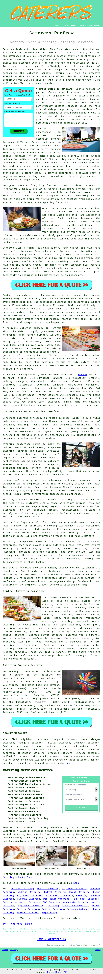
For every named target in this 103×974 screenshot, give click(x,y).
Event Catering (79, 892)
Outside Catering (22, 888)
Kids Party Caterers (59, 895)
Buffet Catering (55, 892)
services (46, 374)
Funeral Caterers (28, 899)
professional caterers (18, 69)
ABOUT (73, 25)
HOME (57, 25)
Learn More (54, 972)
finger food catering (73, 645)
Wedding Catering (29, 892)
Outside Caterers (14, 902)
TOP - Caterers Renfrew (18, 924)
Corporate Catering (76, 902)
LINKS (65, 25)
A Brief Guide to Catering (54, 89)
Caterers (34, 902)
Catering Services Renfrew (28, 770)
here (69, 763)
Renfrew (82, 374)
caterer (30, 239)
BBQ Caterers (51, 902)
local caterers (28, 655)
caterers (69, 123)
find (14, 739)
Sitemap (5, 950)
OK (65, 972)
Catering (75, 192)
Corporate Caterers (75, 906)
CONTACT (82, 25)
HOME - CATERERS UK (51, 939)
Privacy (98, 950)
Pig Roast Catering (74, 888)
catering (32, 73)
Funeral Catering (48, 888)
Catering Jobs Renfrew (17, 877)
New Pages (14, 950)
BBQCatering (49, 912)
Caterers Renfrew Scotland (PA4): (25, 49)
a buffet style (54, 254)
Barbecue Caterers (78, 909)
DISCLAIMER (94, 25)
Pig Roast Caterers (30, 895)
